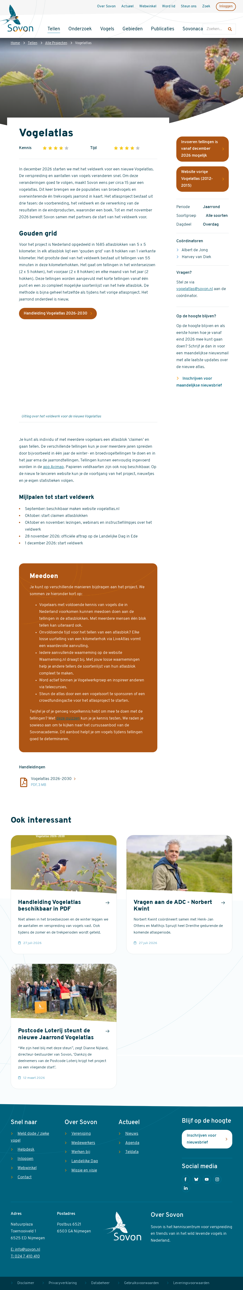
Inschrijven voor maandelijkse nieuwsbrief (199, 382)
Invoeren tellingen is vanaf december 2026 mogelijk (199, 149)
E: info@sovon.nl (25, 1250)
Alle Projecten (56, 43)
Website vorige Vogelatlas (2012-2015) (197, 179)
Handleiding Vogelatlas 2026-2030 (55, 313)
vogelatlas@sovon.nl (194, 289)
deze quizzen (68, 718)
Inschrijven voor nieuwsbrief (201, 1139)
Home (15, 43)
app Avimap (53, 467)
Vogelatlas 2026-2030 (51, 779)
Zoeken (207, 19)
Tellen (32, 43)
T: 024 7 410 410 (25, 1256)
